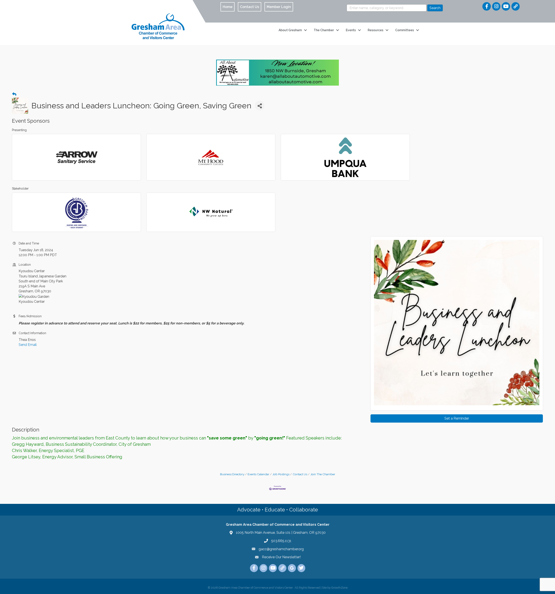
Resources (375, 30)
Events (351, 30)
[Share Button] (259, 106)
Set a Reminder (456, 418)
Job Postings (281, 474)
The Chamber (324, 30)
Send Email (28, 345)
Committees (404, 30)
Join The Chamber (322, 474)
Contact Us (300, 474)
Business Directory (232, 474)
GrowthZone (339, 587)
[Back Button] (14, 94)
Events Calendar (258, 474)
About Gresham (290, 30)
